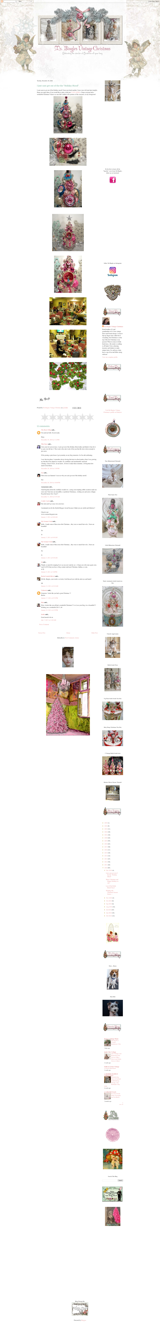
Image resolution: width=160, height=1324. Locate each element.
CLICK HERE (75, 92)
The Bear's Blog (46, 430)
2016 (106, 850)
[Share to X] (77, 408)
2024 (106, 826)
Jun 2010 (109, 913)
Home (68, 633)
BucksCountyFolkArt (48, 576)
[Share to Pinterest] (80, 408)
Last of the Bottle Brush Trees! (111, 887)
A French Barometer (110, 1068)
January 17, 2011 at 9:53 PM (49, 598)
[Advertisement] (80, 65)
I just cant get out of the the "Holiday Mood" (112, 874)
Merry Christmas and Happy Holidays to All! (112, 881)
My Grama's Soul (46, 521)
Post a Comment (44, 624)
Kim (42, 602)
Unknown (44, 590)
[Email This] (73, 408)
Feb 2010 (109, 916)
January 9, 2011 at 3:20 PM (49, 572)
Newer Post (41, 633)
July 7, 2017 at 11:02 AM (48, 620)
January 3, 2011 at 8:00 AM (49, 517)
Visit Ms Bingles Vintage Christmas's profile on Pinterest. (112, 411)
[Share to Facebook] (78, 408)
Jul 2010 (109, 910)
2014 (106, 856)
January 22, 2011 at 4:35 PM (49, 610)
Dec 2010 (109, 870)
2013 (106, 859)
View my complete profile (110, 357)
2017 (106, 847)
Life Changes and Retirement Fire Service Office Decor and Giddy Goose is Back (116, 1057)
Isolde (43, 614)
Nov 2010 (109, 898)
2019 (106, 841)
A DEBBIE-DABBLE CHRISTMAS (111, 1074)
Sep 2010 (109, 904)
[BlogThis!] (75, 408)
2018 (106, 844)
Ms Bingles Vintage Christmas (113, 326)
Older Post (94, 633)
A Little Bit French (110, 1092)
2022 (106, 832)
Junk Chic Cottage (110, 1052)
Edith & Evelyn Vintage (111, 1067)
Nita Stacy (44, 444)
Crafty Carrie (45, 501)
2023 (106, 829)
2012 (106, 862)
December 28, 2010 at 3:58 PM (50, 468)
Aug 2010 (109, 907)
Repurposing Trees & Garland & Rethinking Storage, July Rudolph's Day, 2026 (112, 1081)
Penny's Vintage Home (111, 1039)
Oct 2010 (109, 901)
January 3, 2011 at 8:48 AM (49, 537)
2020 (106, 838)
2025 (106, 823)
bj (41, 562)
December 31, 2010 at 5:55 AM (50, 497)
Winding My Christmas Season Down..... (112, 892)
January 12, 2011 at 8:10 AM (49, 586)
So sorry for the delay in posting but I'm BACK (116, 1095)
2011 (106, 865)
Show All (121, 1103)
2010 (106, 868)
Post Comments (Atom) (72, 638)
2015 (106, 853)
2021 (106, 835)
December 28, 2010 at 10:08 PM (50, 482)
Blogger (83, 1320)
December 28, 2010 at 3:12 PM (50, 440)
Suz (42, 473)
